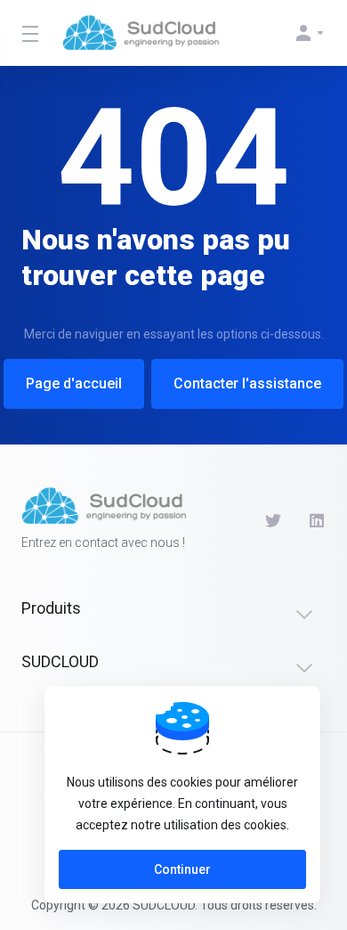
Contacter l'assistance (247, 383)
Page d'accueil (74, 383)
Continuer (182, 869)
